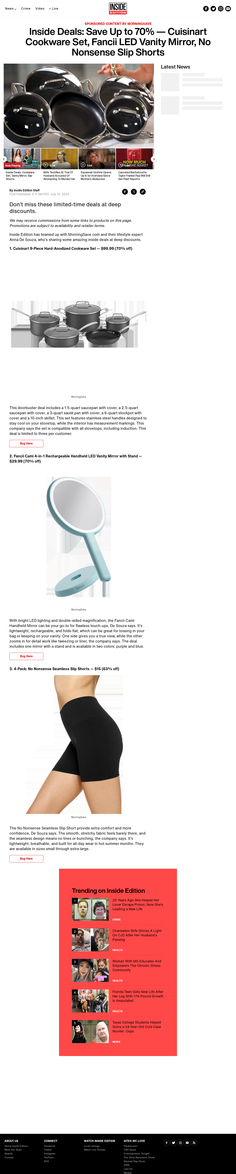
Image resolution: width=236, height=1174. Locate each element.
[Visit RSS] (194, 1143)
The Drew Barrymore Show (139, 1157)
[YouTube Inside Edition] (228, 8)
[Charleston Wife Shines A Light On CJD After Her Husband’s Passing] (118, 939)
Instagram (49, 1153)
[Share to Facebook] (125, 192)
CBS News (130, 1150)
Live (55, 8)
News (9, 8)
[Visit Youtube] (187, 1143)
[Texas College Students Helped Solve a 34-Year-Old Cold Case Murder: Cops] (118, 1031)
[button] (10, 143)
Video (40, 8)
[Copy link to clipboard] (142, 192)
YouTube (49, 1157)
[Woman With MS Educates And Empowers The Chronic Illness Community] (118, 970)
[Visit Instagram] (180, 1143)
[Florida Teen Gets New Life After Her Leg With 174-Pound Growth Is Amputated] (118, 1001)
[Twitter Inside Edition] (213, 8)
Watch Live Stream (94, 1150)
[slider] (79, 137)
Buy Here (26, 443)
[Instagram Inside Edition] (220, 8)
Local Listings (92, 1146)
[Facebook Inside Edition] (206, 8)
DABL (127, 1165)
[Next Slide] (154, 159)
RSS (46, 1161)
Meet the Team (13, 1150)
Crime (26, 8)
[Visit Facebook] (167, 1143)
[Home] (118, 8)
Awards (8, 1153)
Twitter (48, 1150)
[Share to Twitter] (134, 192)
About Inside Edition (16, 1146)
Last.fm (128, 1169)
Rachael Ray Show (134, 1161)
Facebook (49, 1146)
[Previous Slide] (4, 159)
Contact (9, 1157)
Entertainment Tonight (137, 1153)
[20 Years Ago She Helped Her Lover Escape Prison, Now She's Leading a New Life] (118, 909)
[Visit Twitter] (173, 1143)
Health (117, 950)
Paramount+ (131, 1146)
